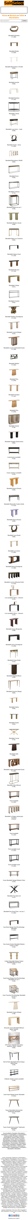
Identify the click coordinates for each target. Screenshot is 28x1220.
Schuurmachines (17, 1192)
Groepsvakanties (5, 1176)
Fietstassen (20, 1171)
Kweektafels (21, 1140)
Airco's (19, 1158)
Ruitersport (4, 1192)
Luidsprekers (15, 1185)
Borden (13, 1165)
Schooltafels (5, 1144)
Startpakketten (12, 1195)
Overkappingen (6, 1190)
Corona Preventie (21, 1167)
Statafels (19, 1144)
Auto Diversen (14, 1160)
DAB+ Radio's (10, 1168)
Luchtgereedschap (6, 1185)
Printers (11, 1191)
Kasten (3, 1181)
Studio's (20, 1196)
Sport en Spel (4, 1195)
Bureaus (12, 1166)
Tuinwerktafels (6, 1147)
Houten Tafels (14, 1139)
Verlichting (10, 1202)
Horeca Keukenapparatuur (16, 1177)
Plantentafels (14, 1143)
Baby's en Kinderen (17, 1161)
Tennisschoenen (20, 1197)
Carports (17, 1166)
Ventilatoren (23, 1201)
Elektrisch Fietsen (12, 1170)
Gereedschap (21, 1173)
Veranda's (4, 1202)
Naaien (16, 1187)
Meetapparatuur (8, 1186)
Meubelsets (21, 1186)
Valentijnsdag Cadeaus (13, 1201)
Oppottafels (21, 1141)
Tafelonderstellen (12, 1146)
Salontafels (22, 1143)
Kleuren (12, 1181)
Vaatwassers (24, 1198)
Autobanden (22, 1160)
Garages (5, 1173)
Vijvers (11, 1205)
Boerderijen (7, 1165)
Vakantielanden (23, 1200)
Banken (4, 1162)
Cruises (5, 1168)
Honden (7, 1177)
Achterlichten (22, 1157)
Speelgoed (24, 1193)
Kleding (8, 1181)
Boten (17, 1165)
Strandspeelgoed (12, 1196)
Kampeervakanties (15, 1180)
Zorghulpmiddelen (20, 1207)
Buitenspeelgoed (5, 1166)
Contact (3, 1210)
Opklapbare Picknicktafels (10, 1141)
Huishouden (19, 1178)
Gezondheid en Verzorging (10, 1175)
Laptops (12, 1183)
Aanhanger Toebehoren (12, 1157)
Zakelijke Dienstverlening (9, 1207)
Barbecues (9, 1162)
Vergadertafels (15, 1147)
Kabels (8, 1180)
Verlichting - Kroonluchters (7, 1203)
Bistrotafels (4, 1134)
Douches (5, 1170)
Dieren (23, 1168)
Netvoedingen (4, 1188)
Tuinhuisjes (9, 1198)
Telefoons (7, 1197)
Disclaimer (8, 1210)
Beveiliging (16, 1163)
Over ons (14, 1210)
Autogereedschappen (6, 1161)
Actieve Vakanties (5, 1158)
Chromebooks (23, 1166)
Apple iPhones (6, 1160)
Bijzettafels (21, 1133)
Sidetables (13, 1144)
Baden (24, 1161)
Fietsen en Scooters (11, 1171)
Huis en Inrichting (11, 1178)
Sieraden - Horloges (11, 1193)
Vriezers (16, 1205)
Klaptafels (22, 1139)
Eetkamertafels (8, 1136)
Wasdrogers (5, 1206)
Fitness (25, 1171)
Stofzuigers (4, 1196)
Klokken (17, 1181)
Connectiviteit (12, 1167)
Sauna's (10, 1192)
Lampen (25, 1182)
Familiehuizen (21, 1170)
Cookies (19, 1211)
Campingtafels (13, 1134)
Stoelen (25, 1195)
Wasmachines (12, 1206)
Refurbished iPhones (19, 1191)
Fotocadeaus (18, 1172)
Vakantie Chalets (5, 1200)
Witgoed (24, 1206)
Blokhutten (22, 1163)
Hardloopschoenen (14, 1176)
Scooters (24, 1192)
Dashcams (17, 1168)
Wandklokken (22, 1205)
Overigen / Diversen (21, 1188)
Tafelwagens (21, 1146)
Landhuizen (6, 1183)
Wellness (18, 1206)
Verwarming (6, 1205)
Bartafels (15, 1133)
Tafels (21, 15)
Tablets (24, 1196)
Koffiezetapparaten (5, 1182)
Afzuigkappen (13, 1158)
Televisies (12, 1197)
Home (4, 15)
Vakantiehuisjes (14, 1200)
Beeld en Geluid (21, 1162)
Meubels (13, 15)
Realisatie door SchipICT (14, 1218)
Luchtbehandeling (19, 1183)
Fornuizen (3, 1172)
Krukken (20, 1182)
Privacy (12, 1211)
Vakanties (4, 1201)
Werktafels (17, 1148)
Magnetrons (22, 1185)
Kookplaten (14, 1182)
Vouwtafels (23, 1147)
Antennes (24, 1158)
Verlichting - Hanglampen (19, 1202)
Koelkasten (23, 1181)
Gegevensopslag (12, 1173)
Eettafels (15, 1136)
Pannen (13, 1190)
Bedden (15, 1162)
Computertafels (22, 1134)
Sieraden (3, 1193)
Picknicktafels (6, 1143)
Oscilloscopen (12, 1188)
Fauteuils (3, 1171)
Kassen (23, 1180)
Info (19, 1210)
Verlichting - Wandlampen (21, 1203)
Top (14, 1212)
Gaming (25, 1172)
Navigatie (21, 1187)
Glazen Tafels (16, 1137)
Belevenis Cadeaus (7, 1163)
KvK (15, 1211)
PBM (17, 1190)
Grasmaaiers (21, 1175)
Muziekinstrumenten (9, 1187)
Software (19, 1193)
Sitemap (24, 1211)
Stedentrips (20, 1195)
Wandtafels (14, 18)
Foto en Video (10, 1172)
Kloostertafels (7, 1140)
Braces (21, 1165)
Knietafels (14, 1140)
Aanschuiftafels (7, 1133)
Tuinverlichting (16, 1198)
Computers (5, 1167)
